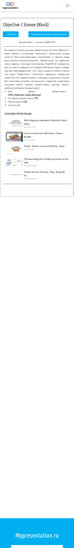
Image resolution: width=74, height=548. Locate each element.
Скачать (11, 34)
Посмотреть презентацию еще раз (49, 34)
